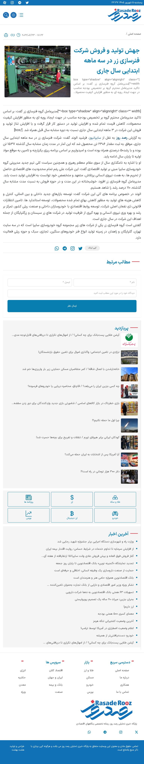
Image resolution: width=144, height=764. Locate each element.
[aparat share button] (5, 2)
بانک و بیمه (56, 685)
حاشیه (22, 678)
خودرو (90, 685)
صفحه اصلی (134, 34)
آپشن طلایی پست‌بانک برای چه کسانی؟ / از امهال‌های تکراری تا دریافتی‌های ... (88, 643)
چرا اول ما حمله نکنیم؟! (105, 420)
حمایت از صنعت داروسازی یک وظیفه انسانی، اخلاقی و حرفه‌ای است (94, 570)
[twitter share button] (27, 2)
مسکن (90, 678)
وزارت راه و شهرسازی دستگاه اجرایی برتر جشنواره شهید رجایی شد (95, 542)
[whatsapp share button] (56, 248)
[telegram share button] (20, 2)
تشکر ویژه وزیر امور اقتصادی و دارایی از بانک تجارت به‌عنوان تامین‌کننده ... (90, 585)
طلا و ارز (89, 670)
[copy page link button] (13, 35)
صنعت (59, 692)
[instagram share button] (12, 2)
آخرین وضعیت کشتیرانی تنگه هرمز (113, 621)
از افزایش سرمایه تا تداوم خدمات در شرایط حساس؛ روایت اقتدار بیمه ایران (90, 549)
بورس (90, 692)
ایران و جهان (55, 678)
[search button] (6, 15)
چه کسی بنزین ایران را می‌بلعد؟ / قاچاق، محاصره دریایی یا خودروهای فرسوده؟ (73, 386)
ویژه (23, 692)
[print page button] (6, 35)
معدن (22, 685)
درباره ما (124, 678)
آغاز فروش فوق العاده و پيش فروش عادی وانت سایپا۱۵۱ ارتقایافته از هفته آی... (87, 556)
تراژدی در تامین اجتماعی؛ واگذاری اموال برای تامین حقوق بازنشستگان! (78, 352)
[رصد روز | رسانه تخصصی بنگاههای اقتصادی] (124, 15)
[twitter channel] (136, 732)
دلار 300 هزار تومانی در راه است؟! (100, 472)
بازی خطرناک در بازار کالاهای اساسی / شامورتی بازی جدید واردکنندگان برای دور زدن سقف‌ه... (65, 403)
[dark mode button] (13, 15)
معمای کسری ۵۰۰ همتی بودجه (116, 614)
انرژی (23, 670)
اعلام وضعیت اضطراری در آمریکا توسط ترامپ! (107, 628)
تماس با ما (122, 692)
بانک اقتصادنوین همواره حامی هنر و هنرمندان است (104, 578)
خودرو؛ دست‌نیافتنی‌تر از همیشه (115, 636)
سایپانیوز (95, 137)
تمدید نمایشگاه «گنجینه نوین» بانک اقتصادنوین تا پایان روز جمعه (95, 563)
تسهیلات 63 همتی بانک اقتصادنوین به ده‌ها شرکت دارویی (100, 592)
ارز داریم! (129, 607)
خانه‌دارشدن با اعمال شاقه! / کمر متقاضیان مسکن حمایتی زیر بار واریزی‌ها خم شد (70, 369)
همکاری (124, 685)
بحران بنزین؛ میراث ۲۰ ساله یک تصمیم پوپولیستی (104, 599)
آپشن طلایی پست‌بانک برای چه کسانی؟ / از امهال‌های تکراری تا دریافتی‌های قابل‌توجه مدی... (65, 335)
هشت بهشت (18, 750)
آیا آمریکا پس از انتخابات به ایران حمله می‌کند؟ (92, 455)
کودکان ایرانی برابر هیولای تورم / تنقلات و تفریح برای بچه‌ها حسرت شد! (77, 438)
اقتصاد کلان (56, 670)
